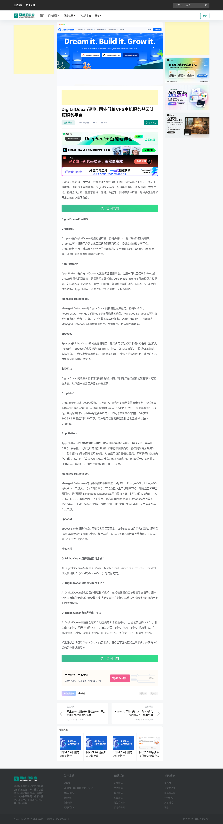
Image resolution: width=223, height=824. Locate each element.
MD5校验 (168, 797)
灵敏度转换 (169, 787)
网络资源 (52, 15)
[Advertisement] (34, 49)
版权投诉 (18, 5)
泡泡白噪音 (119, 802)
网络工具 (68, 15)
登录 (205, 16)
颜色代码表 (119, 807)
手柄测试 (118, 787)
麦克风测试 (69, 807)
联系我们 (30, 5)
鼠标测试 (68, 802)
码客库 (67, 782)
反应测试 (118, 797)
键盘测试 (68, 797)
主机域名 (68, 122)
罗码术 (167, 782)
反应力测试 (69, 792)
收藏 (83, 693)
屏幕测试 (168, 802)
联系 (166, 807)
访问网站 (152, 123)
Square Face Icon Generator (78, 787)
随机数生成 (169, 792)
